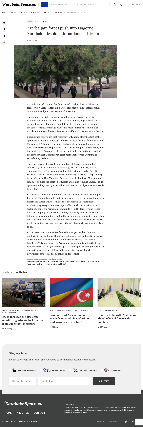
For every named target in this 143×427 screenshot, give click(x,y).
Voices (24, 12)
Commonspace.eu (74, 12)
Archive (47, 12)
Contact (39, 413)
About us (35, 12)
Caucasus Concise (88, 371)
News (13, 12)
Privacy (100, 422)
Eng (132, 4)
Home (4, 12)
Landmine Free (115, 371)
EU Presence (14, 310)
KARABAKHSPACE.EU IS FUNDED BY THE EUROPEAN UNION (72, 5)
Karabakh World (42, 22)
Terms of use (112, 422)
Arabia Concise (57, 371)
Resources (60, 12)
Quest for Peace (9, 312)
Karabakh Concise (27, 371)
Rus (138, 4)
